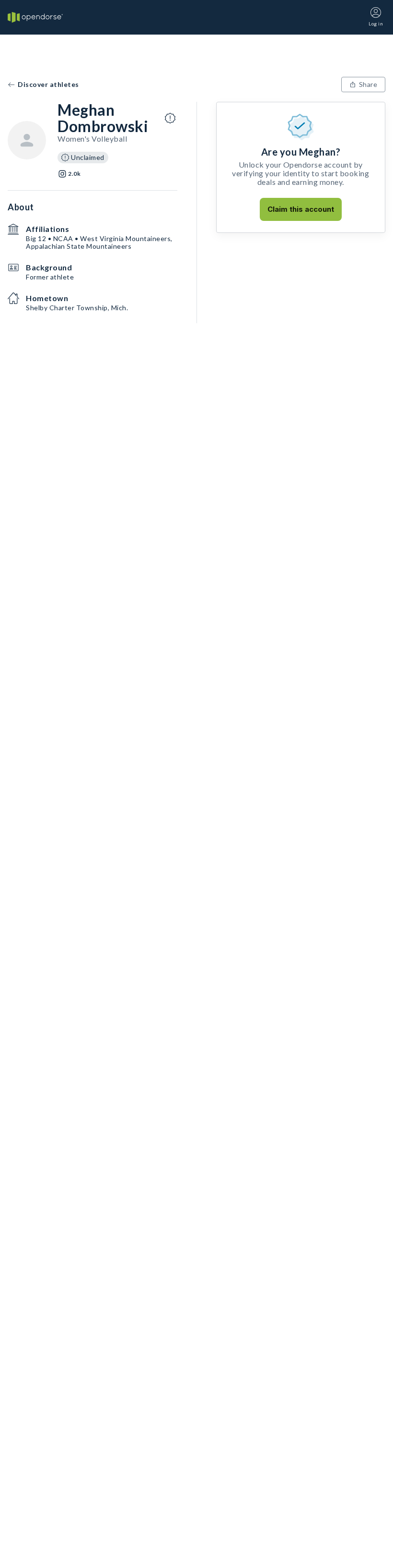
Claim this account (300, 209)
